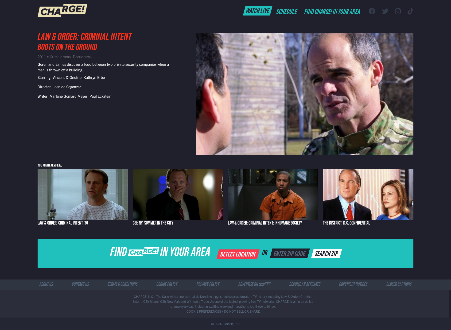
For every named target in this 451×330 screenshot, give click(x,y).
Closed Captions (399, 285)
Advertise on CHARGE (254, 285)
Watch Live (258, 10)
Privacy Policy (208, 285)
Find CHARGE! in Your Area (332, 11)
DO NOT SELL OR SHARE (242, 311)
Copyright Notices (353, 285)
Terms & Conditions (122, 285)
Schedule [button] (287, 11)
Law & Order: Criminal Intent (85, 38)
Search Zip (326, 253)
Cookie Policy (166, 285)
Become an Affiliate (304, 285)
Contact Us (80, 285)
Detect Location (238, 253)
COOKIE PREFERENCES (204, 311)
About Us (46, 285)
